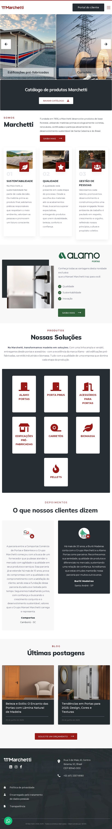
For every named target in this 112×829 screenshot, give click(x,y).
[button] (56, 100)
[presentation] (6, 44)
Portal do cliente (88, 7)
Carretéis (28, 72)
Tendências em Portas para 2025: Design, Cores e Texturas (81, 707)
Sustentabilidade (20, 181)
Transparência (17, 806)
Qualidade (50, 181)
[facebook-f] (21, 767)
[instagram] (16, 767)
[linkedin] (11, 767)
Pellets (84, 72)
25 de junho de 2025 (15, 720)
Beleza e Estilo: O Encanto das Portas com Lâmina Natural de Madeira (27, 707)
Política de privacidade (22, 787)
